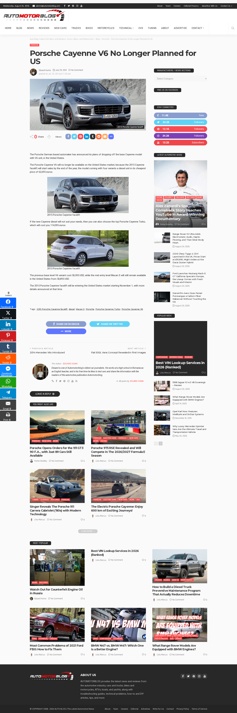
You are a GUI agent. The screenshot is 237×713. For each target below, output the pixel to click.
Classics (45, 499)
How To (175, 580)
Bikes (89, 28)
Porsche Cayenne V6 (132, 309)
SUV (138, 499)
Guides (167, 580)
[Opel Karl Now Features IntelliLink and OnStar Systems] (162, 415)
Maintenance (187, 580)
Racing (104, 441)
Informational (176, 357)
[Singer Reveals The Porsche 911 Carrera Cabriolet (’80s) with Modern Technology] (57, 486)
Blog (19, 28)
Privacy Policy (183, 709)
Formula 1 (122, 438)
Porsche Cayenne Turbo (107, 309)
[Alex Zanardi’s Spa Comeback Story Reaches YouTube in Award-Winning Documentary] (180, 194)
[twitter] (180, 122)
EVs (140, 28)
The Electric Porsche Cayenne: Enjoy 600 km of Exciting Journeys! (117, 508)
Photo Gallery (161, 638)
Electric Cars (110, 438)
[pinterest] (180, 129)
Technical (125, 28)
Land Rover (160, 635)
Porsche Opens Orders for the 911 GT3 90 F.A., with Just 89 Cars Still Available (56, 451)
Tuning (152, 28)
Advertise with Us (210, 6)
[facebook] (180, 115)
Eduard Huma (45, 70)
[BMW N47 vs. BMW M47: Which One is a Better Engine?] (118, 625)
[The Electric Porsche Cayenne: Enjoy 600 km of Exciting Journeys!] (118, 486)
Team (168, 6)
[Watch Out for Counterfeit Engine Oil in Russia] (57, 567)
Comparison (161, 357)
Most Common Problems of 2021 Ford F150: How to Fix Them (56, 647)
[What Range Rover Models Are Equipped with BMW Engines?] (162, 400)
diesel (72, 309)
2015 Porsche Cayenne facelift (52, 309)
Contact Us (225, 6)
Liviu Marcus (101, 461)
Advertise (180, 28)
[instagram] (180, 136)
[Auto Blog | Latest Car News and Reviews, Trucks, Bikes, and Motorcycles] (52, 675)
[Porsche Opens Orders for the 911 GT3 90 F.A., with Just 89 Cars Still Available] (57, 427)
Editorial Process (191, 6)
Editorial (134, 709)
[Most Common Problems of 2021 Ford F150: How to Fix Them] (57, 625)
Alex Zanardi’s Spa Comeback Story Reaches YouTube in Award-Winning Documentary (180, 212)
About (159, 6)
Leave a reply (43, 394)
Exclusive (180, 197)
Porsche (34, 45)
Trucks (76, 28)
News (30, 28)
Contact (197, 28)
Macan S (80, 309)
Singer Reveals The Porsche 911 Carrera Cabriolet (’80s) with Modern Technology (55, 510)
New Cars (60, 28)
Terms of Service (199, 709)
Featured (55, 499)
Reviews (44, 28)
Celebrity (169, 197)
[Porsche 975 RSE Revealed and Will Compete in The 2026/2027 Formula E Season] (118, 427)
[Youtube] (180, 142)
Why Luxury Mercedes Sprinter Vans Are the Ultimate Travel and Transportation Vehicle (189, 429)
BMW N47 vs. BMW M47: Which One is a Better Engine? (117, 647)
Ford (34, 638)
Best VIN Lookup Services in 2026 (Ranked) (180, 365)
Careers (177, 6)
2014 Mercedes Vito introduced (47, 352)
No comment (77, 70)
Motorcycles (106, 28)
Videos (159, 200)
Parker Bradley (40, 461)
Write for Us (158, 709)
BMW (96, 638)
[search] (233, 28)
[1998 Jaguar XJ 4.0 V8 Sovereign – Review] (162, 386)
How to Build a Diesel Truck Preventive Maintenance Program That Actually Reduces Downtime (176, 590)
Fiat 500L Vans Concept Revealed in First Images (118, 352)
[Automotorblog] (34, 15)
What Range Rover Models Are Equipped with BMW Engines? (174, 647)
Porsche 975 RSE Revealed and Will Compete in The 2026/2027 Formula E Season (118, 451)
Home (8, 28)
